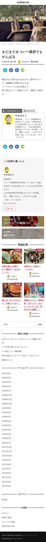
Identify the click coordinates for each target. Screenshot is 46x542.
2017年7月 (6, 469)
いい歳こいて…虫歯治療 (12, 351)
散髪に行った (7, 360)
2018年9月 (6, 408)
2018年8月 (6, 412)
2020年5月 (6, 378)
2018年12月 (7, 395)
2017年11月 (7, 451)
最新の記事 (30, 111)
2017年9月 (6, 460)
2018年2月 (6, 438)
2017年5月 (6, 477)
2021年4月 (6, 373)
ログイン (5, 513)
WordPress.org (8, 526)
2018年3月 (6, 434)
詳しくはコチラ (10, 203)
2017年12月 (7, 447)
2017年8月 (6, 464)
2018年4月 (6, 430)
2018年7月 (6, 417)
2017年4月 (6, 482)
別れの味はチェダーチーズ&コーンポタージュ (20, 355)
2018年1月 (6, 443)
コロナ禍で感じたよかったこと (14, 347)
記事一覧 (9, 208)
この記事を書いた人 (12, 111)
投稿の (7, 517)
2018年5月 (6, 425)
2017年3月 (6, 486)
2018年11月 (7, 399)
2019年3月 (6, 386)
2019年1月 (6, 391)
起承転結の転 (23, 2)
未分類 (35, 62)
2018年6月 (6, 421)
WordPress (18, 538)
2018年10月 (7, 404)
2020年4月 (6, 382)
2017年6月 (6, 473)
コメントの (8, 522)
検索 (40, 324)
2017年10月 (7, 456)
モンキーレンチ (30, 535)
